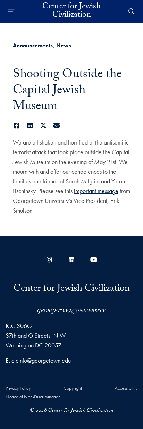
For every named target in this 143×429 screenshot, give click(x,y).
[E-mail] (57, 126)
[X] (44, 126)
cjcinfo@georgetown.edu (41, 360)
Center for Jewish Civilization (71, 11)
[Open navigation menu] (11, 11)
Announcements (33, 45)
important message (96, 191)
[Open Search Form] (131, 11)
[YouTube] (94, 260)
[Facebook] (17, 126)
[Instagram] (49, 260)
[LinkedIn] (30, 126)
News (63, 45)
